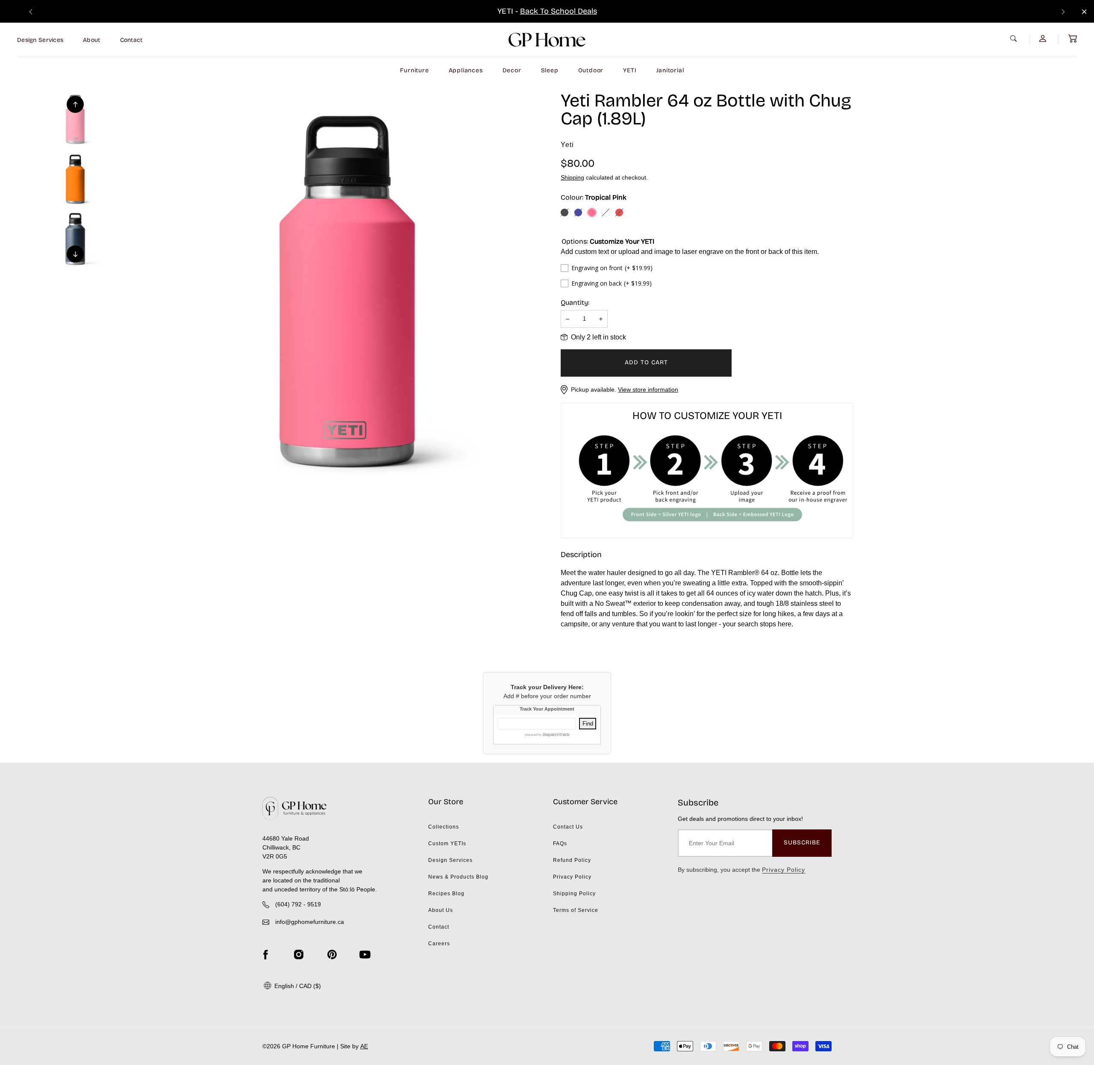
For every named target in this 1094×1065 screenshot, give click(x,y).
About (91, 40)
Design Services (40, 40)
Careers (439, 944)
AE (364, 1046)
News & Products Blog (458, 877)
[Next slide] (1063, 11)
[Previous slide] (31, 11)
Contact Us (568, 827)
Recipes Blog (446, 894)
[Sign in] (1043, 38)
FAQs (560, 844)
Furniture (414, 70)
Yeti (567, 144)
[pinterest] (332, 954)
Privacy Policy (572, 877)
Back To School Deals (558, 11)
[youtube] (365, 954)
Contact (131, 40)
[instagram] (298, 954)
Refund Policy (572, 860)
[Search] (1014, 38)
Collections (443, 827)
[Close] (1084, 11)
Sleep (550, 70)
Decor (512, 70)
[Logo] (547, 40)
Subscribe (802, 842)
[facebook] (265, 954)
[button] (1072, 38)
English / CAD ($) (297, 985)
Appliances (466, 70)
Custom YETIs (447, 844)
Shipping (572, 177)
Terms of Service (575, 910)
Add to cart (646, 362)
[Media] (347, 291)
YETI (629, 70)
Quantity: (575, 302)
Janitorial (670, 70)
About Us (440, 910)
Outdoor (591, 70)
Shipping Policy (574, 894)
